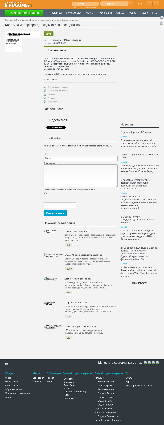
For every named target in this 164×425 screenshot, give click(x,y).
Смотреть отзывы (56, 50)
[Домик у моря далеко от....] (53, 280)
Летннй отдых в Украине (109, 373)
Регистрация (77, 7)
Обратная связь (13, 389)
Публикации (105, 12)
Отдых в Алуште (106, 393)
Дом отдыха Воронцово (77, 231)
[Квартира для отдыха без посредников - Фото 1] (23, 35)
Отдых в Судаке (106, 397)
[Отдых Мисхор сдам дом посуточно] (53, 256)
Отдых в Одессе (103, 408)
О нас (8, 377)
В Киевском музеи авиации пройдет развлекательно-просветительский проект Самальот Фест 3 (135, 184)
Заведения (38, 377)
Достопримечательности (139, 385)
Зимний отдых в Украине (77, 373)
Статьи (129, 377)
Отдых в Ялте (105, 401)
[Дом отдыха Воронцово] (53, 232)
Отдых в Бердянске (108, 416)
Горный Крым (105, 385)
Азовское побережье (105, 412)
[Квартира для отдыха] (53, 304)
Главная (57, 12)
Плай (66, 394)
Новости (126, 124)
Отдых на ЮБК (105, 404)
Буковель (69, 378)
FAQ (154, 12)
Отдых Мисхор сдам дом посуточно (83, 255)
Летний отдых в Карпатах (108, 420)
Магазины (38, 381)
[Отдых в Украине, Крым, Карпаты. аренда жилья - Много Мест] (18, 4)
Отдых (120, 12)
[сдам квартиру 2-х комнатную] (53, 327)
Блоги (49, 381)
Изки (66, 388)
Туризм (132, 12)
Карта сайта (11, 385)
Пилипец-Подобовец (75, 391)
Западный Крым (106, 389)
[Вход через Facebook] (150, 3)
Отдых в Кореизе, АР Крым (135, 132)
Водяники (69, 398)
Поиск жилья (74, 12)
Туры (128, 381)
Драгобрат (69, 385)
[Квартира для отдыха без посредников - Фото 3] (14, 45)
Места (89, 12)
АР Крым (99, 377)
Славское (69, 382)
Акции (144, 12)
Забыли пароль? (90, 7)
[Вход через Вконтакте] (156, 3)
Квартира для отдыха (76, 302)
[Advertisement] (63, 352)
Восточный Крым (106, 381)
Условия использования (17, 393)
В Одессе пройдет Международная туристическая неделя (137, 219)
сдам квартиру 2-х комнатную (80, 326)
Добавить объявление (25, 12)
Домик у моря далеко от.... (78, 278)
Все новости (139, 283)
